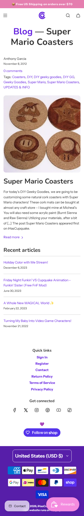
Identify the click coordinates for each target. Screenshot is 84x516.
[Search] (68, 15)
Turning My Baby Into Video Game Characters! (37, 321)
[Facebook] (15, 410)
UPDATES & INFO (17, 87)
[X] (26, 410)
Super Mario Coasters (63, 82)
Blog (23, 31)
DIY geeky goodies (47, 77)
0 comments (13, 71)
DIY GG (68, 77)
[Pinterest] (47, 410)
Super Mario (37, 82)
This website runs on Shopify (42, 510)
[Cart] (78, 15)
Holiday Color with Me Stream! (26, 262)
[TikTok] (69, 410)
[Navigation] (5, 15)
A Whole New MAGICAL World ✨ (29, 303)
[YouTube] (58, 410)
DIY (29, 77)
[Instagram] (37, 410)
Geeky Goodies (15, 82)
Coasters (18, 77)
